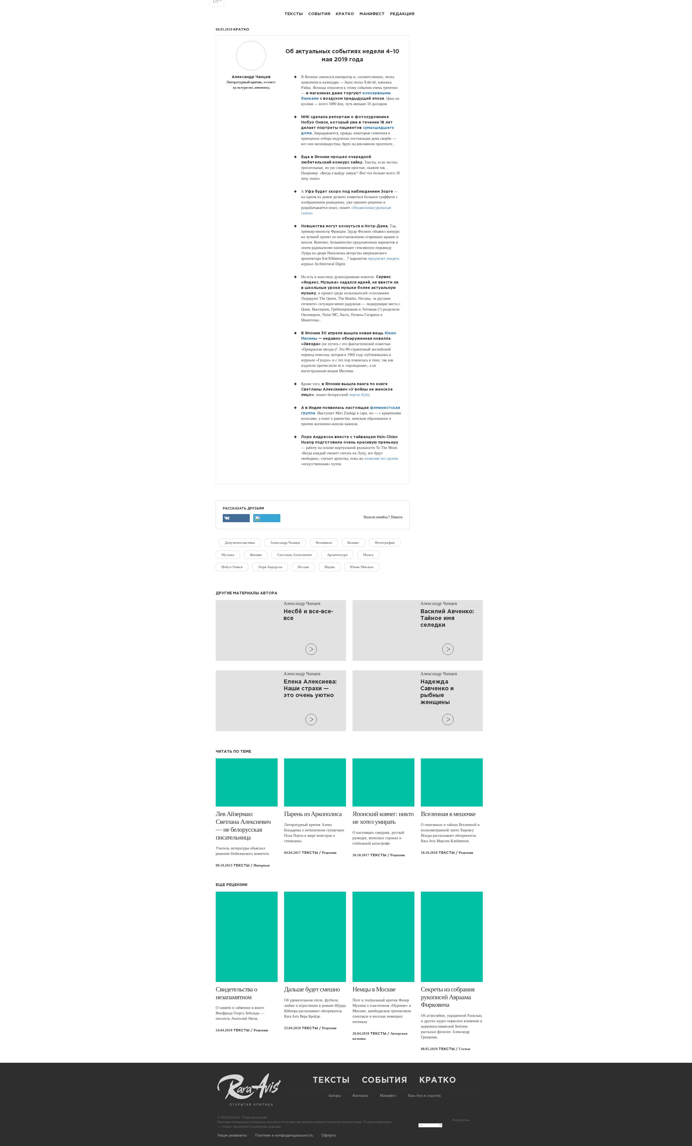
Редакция (402, 14)
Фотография (385, 543)
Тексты (293, 14)
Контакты (360, 1096)
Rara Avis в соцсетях (424, 1096)
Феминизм (323, 543)
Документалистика (240, 543)
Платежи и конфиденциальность (284, 1135)
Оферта (328, 1135)
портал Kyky (359, 395)
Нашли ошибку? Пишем (383, 517)
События (319, 14)
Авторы (334, 1096)
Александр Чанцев (285, 543)
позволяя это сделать (381, 459)
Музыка (227, 555)
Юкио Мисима (362, 567)
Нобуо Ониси (231, 567)
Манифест (372, 14)
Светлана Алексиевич (294, 555)
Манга (368, 555)
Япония (256, 555)
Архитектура (337, 555)
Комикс (353, 543)
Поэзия (303, 567)
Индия (329, 567)
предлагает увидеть (383, 258)
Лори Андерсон (270, 567)
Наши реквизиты (232, 1135)
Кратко (345, 14)
